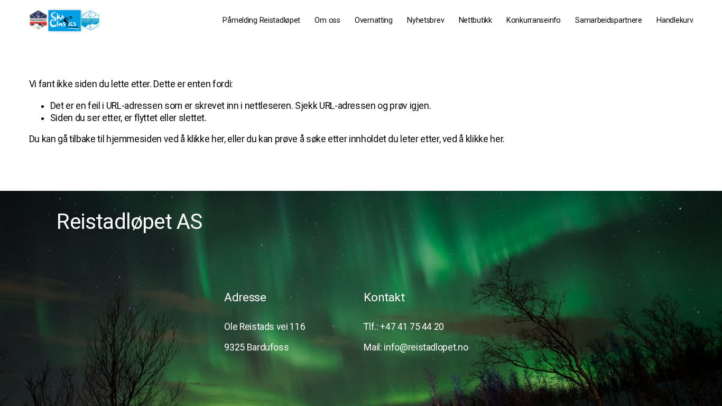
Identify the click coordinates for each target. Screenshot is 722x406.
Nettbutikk (475, 20)
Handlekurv (674, 20)
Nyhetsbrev (425, 20)
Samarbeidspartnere (608, 20)
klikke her (205, 139)
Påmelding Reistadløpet (261, 20)
